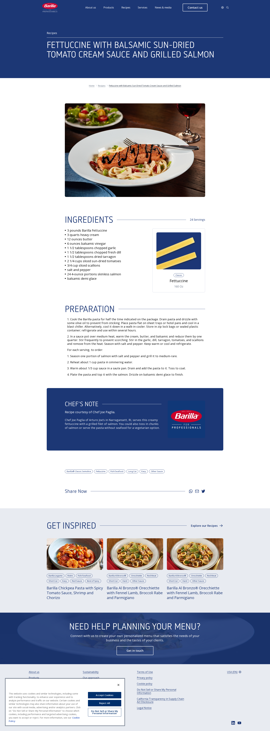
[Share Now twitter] (203, 491)
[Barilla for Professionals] (50, 7)
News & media (163, 7)
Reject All (104, 703)
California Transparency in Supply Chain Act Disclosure (160, 700)
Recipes (125, 7)
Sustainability (91, 672)
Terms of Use (145, 672)
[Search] (227, 7)
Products (108, 7)
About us (90, 7)
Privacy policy (144, 677)
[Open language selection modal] (222, 7)
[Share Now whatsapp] (191, 491)
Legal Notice (144, 708)
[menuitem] (94, 7)
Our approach (91, 677)
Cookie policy (144, 683)
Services (142, 7)
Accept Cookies (104, 695)
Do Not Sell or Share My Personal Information (156, 691)
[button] (195, 7)
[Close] (118, 684)
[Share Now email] (197, 491)
